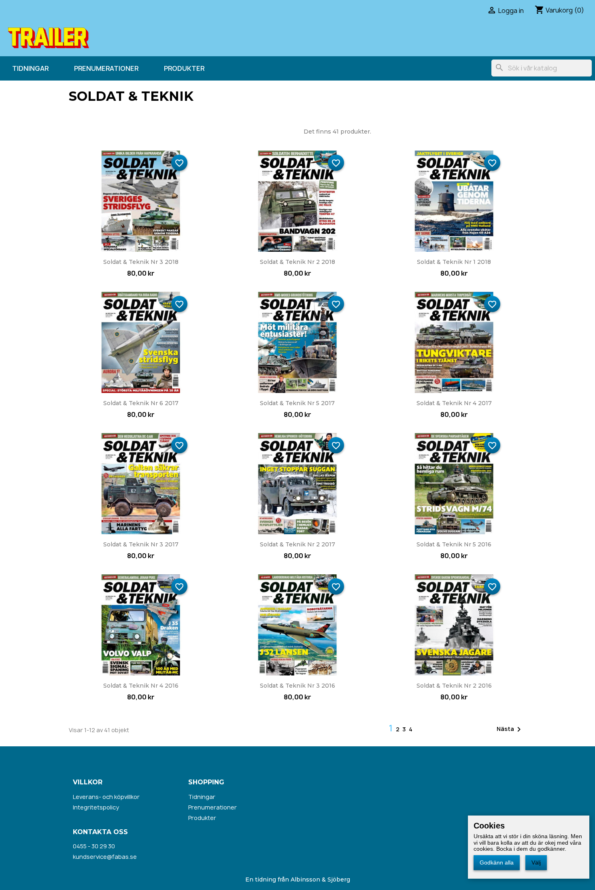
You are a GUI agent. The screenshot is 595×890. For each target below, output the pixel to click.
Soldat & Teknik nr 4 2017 (454, 403)
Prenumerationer (106, 68)
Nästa (510, 729)
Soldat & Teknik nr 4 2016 (140, 685)
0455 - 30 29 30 (94, 846)
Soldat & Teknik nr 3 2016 (297, 685)
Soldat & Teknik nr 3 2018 (140, 262)
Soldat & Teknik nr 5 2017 (297, 403)
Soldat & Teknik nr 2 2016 (454, 685)
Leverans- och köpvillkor (106, 797)
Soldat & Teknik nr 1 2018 (454, 262)
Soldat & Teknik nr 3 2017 (140, 544)
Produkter (184, 68)
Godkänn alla (497, 862)
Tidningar (30, 68)
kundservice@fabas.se (105, 856)
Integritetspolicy (96, 807)
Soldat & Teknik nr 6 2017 (140, 403)
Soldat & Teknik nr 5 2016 (453, 544)
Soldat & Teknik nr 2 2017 (297, 544)
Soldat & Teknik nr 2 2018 (297, 262)
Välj (536, 862)
